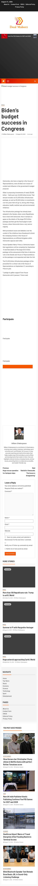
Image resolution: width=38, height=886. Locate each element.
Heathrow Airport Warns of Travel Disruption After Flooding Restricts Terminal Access (17, 837)
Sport (4, 693)
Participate (6, 361)
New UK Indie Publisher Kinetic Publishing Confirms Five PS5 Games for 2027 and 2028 (17, 799)
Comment (8, 491)
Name (7, 518)
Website (7, 531)
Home (5, 678)
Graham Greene (19, 767)
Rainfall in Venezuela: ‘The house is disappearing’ (28, 472)
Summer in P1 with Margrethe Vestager (18, 627)
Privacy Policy (19, 7)
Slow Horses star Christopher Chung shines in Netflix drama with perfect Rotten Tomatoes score (17, 762)
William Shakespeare (8, 134)
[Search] (35, 81)
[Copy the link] (18, 366)
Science (5, 688)
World (3, 105)
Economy (6, 686)
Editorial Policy (30, 4)
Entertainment (7, 696)
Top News (6, 681)
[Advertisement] (19, 58)
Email (7, 524)
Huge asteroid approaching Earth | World (19, 659)
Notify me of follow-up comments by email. (19, 545)
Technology (6, 691)
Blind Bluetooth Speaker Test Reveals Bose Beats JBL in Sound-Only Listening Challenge (18, 874)
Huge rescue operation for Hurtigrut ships (10, 470)
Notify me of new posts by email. (17, 549)
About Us (6, 4)
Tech (4, 793)
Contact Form (15, 4)
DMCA (22, 4)
